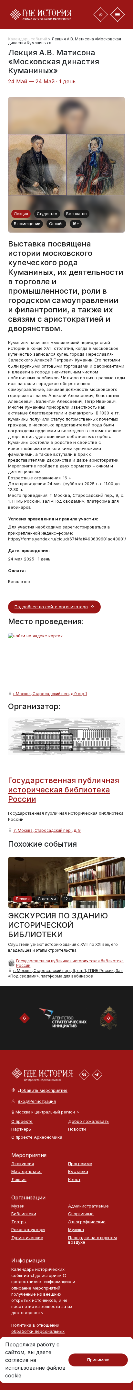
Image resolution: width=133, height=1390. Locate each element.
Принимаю (98, 1359)
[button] (45, 1112)
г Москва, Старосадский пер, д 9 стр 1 (50, 693)
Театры (18, 1221)
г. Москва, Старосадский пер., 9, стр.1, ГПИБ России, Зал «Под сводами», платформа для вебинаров (65, 973)
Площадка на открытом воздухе (92, 1240)
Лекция (21, 213)
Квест (74, 1179)
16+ (75, 223)
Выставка (78, 1171)
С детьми (47, 898)
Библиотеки (23, 1213)
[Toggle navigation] (101, 14)
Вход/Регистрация (37, 1101)
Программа (80, 1163)
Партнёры (21, 1129)
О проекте (22, 1121)
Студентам (47, 213)
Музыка (76, 1229)
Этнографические (87, 1221)
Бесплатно (76, 213)
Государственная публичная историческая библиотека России (63, 790)
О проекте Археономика (36, 1137)
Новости (77, 1129)
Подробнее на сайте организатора (51, 606)
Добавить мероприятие (42, 1090)
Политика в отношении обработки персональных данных (38, 1331)
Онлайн (56, 223)
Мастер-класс (26, 1171)
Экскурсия (22, 1163)
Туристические (27, 1237)
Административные (88, 1206)
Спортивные (81, 1213)
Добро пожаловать (88, 1121)
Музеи (18, 1206)
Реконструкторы (28, 1229)
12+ (67, 898)
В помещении (27, 223)
